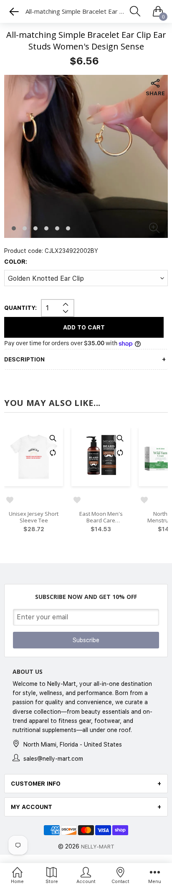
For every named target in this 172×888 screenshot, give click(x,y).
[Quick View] (52, 438)
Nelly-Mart (97, 846)
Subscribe (86, 640)
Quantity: (20, 307)
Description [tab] (24, 359)
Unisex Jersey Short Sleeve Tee (33, 517)
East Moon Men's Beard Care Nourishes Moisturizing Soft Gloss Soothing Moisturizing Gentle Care (101, 517)
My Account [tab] (31, 807)
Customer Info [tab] (36, 784)
